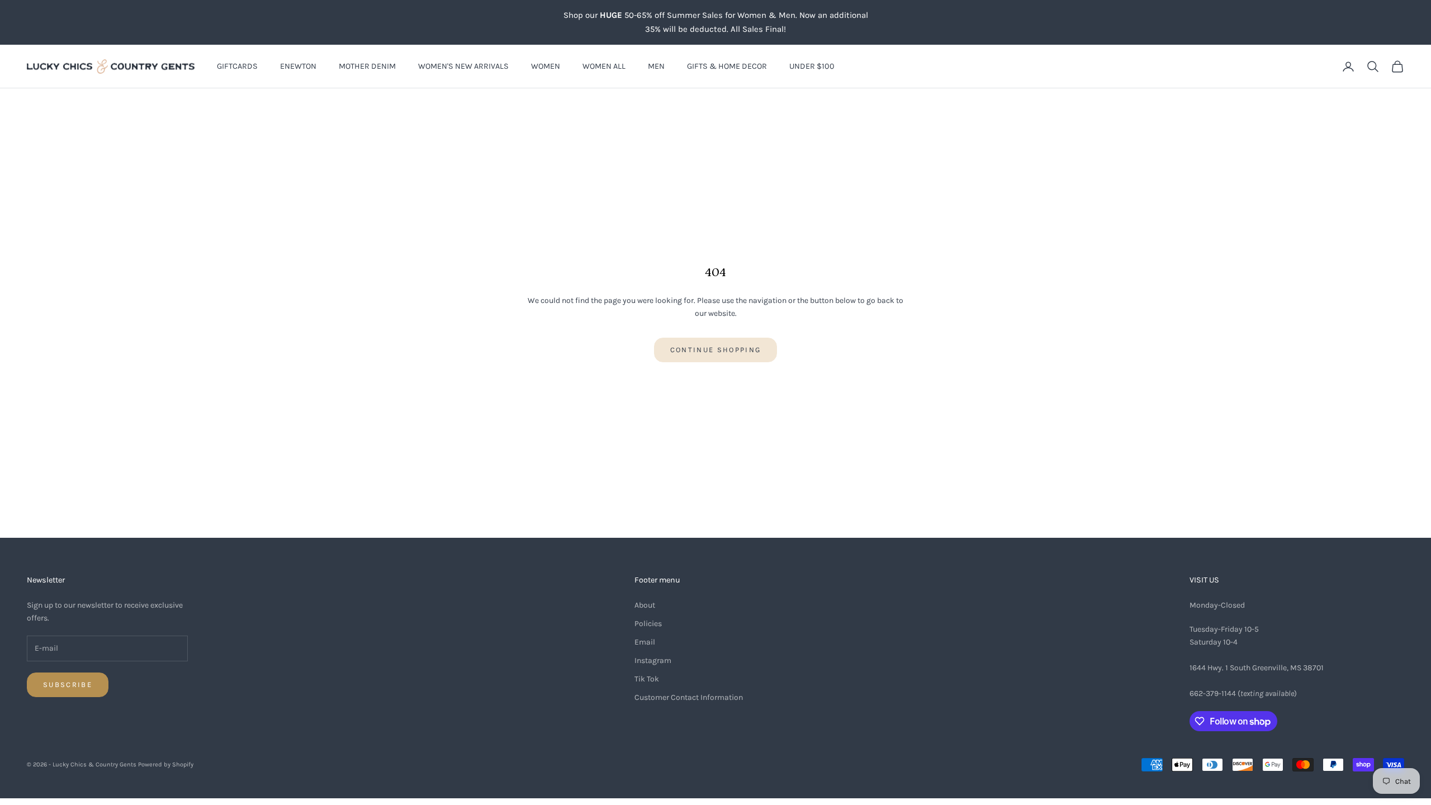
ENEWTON (298, 66)
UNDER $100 (812, 66)
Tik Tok (646, 679)
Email (644, 642)
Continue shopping (715, 349)
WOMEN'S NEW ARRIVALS (463, 66)
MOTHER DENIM (367, 66)
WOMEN (545, 66)
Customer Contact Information (688, 697)
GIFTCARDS (237, 66)
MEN (656, 66)
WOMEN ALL (604, 66)
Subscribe (67, 684)
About (644, 605)
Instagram (652, 660)
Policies (648, 623)
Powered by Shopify (165, 764)
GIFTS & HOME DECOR (727, 66)
